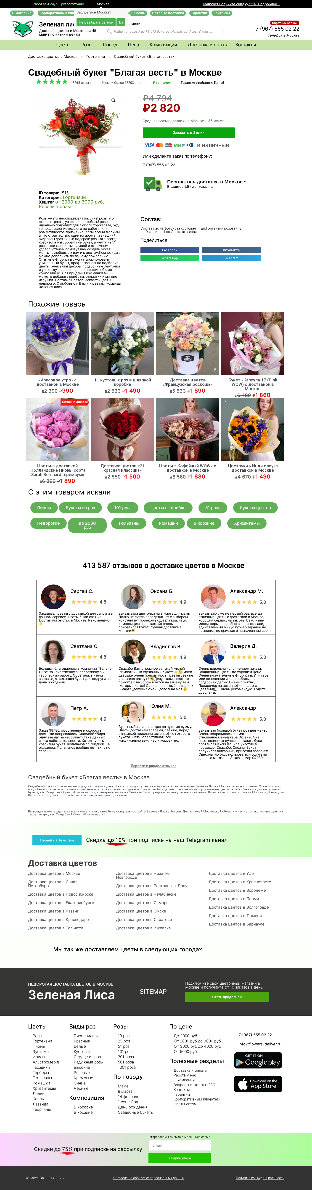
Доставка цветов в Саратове (144, 919)
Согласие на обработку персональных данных (148, 1178)
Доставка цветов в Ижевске (143, 928)
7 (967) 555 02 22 (277, 29)
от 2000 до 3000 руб (79, 202)
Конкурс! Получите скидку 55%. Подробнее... (241, 4)
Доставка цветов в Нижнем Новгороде (143, 875)
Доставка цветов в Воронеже (237, 890)
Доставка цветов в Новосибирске (60, 894)
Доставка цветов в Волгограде (239, 907)
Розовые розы (55, 206)
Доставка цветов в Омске (141, 911)
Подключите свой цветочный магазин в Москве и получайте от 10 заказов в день (224, 985)
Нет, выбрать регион (96, 22)
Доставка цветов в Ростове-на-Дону (151, 885)
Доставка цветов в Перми (234, 898)
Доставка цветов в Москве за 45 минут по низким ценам (67, 33)
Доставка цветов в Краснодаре (58, 919)
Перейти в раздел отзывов (153, 766)
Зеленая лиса (59, 24)
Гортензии (95, 56)
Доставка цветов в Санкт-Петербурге (53, 884)
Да (121, 22)
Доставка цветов (62, 863)
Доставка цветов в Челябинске (146, 894)
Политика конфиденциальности (260, 1178)
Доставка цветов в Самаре (142, 902)
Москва (102, 4)
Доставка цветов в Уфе (231, 873)
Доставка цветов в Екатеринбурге (61, 902)
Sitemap (153, 991)
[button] (22, 13)
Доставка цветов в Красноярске (240, 882)
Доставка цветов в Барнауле (236, 924)
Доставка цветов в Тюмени (235, 915)
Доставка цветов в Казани (53, 911)
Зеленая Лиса (71, 994)
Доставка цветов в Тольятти (55, 928)
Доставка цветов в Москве (52, 56)
